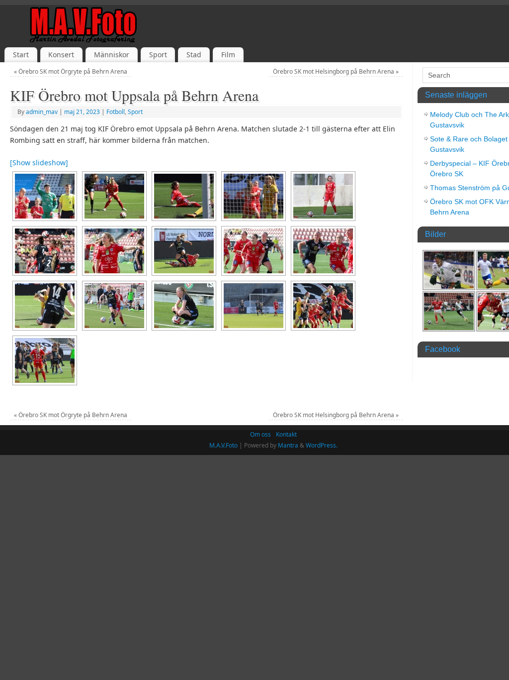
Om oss (260, 434)
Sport (158, 54)
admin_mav (42, 112)
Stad (193, 54)
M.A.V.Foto (223, 445)
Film (228, 54)
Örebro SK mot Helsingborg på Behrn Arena (336, 71)
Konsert (61, 54)
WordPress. (322, 445)
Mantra (288, 445)
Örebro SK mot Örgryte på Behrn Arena (70, 71)
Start (21, 54)
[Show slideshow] (39, 162)
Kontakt (286, 434)
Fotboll (115, 112)
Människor (111, 54)
